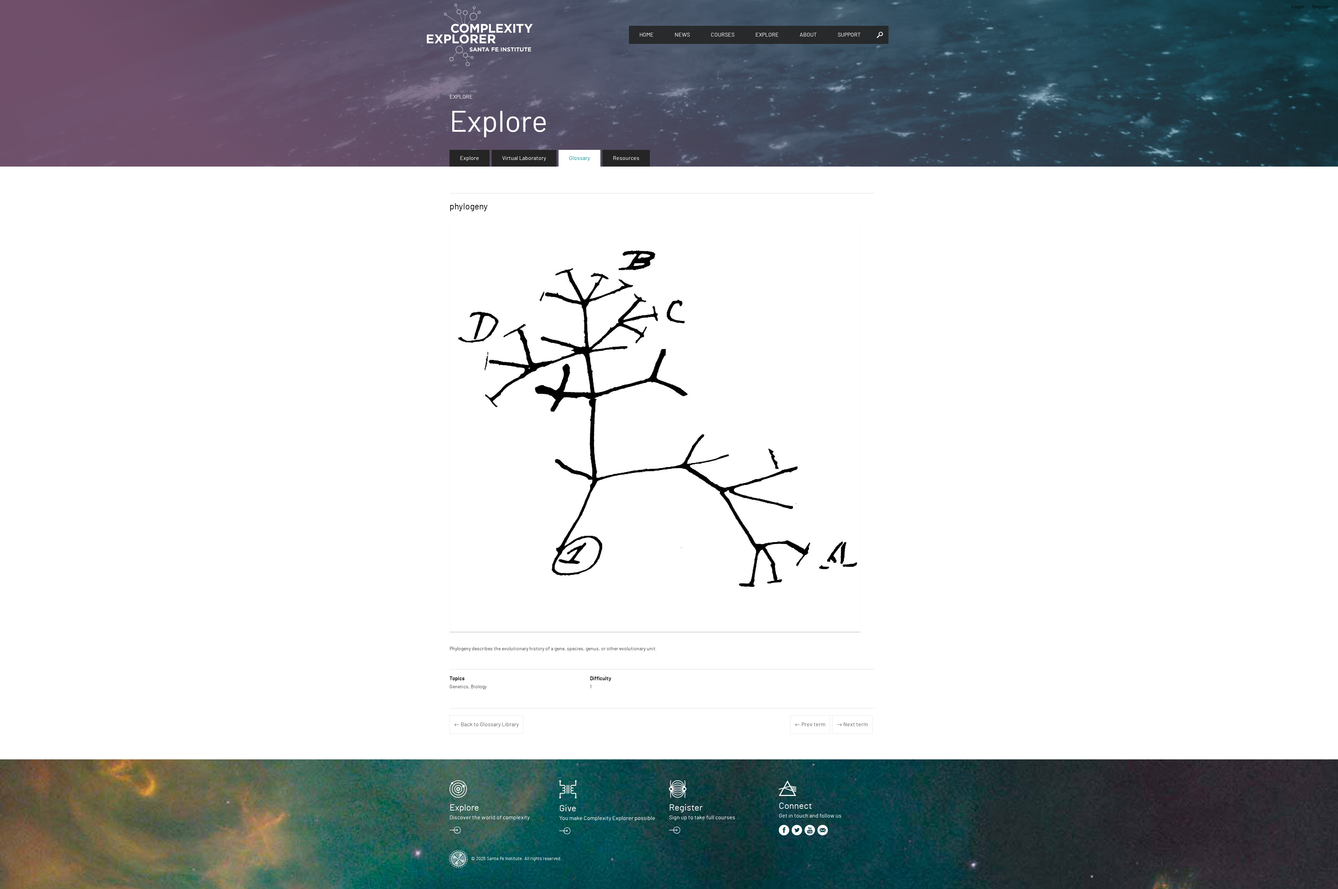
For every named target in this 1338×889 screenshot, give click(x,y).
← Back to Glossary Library (486, 724)
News (682, 35)
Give (567, 808)
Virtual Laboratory (524, 158)
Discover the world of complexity (489, 817)
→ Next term (852, 724)
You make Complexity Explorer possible (607, 818)
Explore (767, 35)
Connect (795, 806)
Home (646, 35)
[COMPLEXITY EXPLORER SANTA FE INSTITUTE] (524, 34)
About (808, 35)
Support (849, 35)
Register (1321, 7)
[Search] (880, 35)
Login (1298, 7)
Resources (626, 158)
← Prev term (810, 724)
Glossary (579, 158)
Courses (723, 35)
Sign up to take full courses (702, 817)
